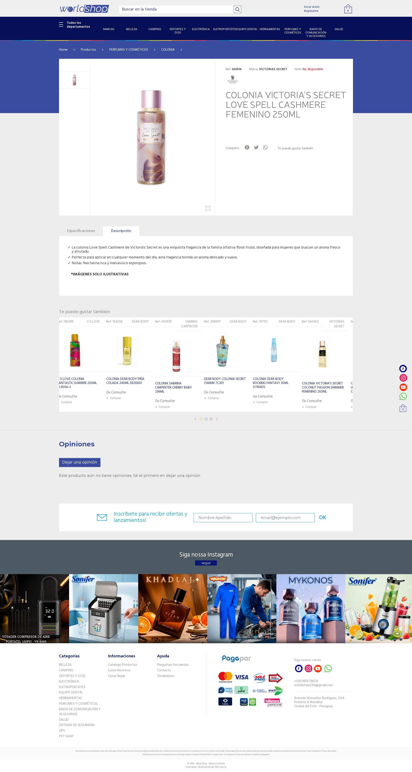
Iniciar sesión (312, 7)
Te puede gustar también (295, 149)
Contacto (164, 670)
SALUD (64, 720)
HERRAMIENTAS (70, 698)
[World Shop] (84, 9)
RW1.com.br (220, 767)
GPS (62, 731)
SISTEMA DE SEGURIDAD (77, 725)
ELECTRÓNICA (69, 681)
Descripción (121, 231)
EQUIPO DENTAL (71, 692)
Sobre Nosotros (119, 670)
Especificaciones (81, 231)
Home (63, 50)
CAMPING (66, 670)
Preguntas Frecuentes (173, 665)
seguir (206, 563)
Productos (88, 50)
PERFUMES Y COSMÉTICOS (128, 50)
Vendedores (165, 676)
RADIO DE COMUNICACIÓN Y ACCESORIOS (79, 712)
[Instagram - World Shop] (403, 378)
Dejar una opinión (79, 462)
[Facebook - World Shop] (403, 369)
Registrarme (311, 11)
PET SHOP (66, 736)
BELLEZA (65, 665)
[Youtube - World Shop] (403, 387)
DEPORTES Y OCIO (72, 676)
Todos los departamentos (78, 24)
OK (322, 517)
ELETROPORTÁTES (72, 687)
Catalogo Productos (122, 665)
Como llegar (116, 676)
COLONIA (168, 50)
